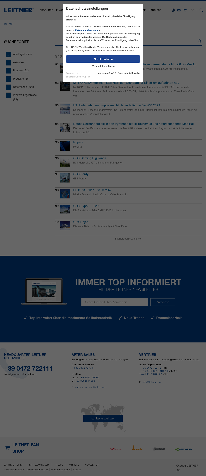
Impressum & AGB (106, 73)
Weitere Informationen (103, 66)
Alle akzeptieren (103, 59)
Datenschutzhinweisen (87, 30)
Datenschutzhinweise (129, 73)
